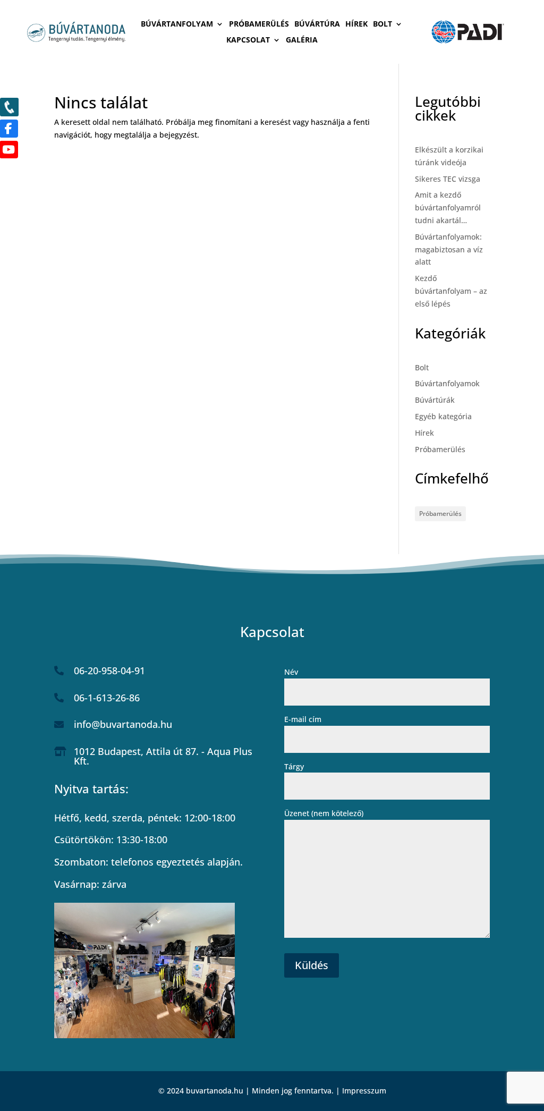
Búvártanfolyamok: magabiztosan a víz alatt (449, 249)
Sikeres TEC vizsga (447, 179)
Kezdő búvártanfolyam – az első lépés (451, 291)
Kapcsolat (248, 40)
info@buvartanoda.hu (123, 724)
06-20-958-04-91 (109, 670)
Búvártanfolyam (177, 24)
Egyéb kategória (443, 416)
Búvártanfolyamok (447, 383)
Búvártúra (317, 24)
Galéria (302, 40)
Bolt (382, 24)
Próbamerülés (259, 24)
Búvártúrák (435, 400)
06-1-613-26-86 (107, 697)
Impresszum (364, 1090)
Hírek (356, 24)
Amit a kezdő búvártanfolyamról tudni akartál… (448, 207)
